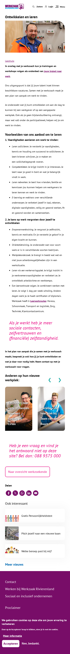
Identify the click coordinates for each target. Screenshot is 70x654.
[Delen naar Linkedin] (29, 493)
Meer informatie (12, 635)
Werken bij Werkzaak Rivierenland (29, 589)
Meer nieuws (14, 564)
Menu (62, 6)
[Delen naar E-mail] (35, 493)
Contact (10, 582)
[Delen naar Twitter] (15, 493)
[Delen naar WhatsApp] (22, 493)
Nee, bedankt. (30, 643)
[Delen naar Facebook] (8, 493)
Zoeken (40, 6)
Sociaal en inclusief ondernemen (28, 596)
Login (50, 6)
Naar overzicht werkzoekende (27, 472)
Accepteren (10, 643)
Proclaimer (13, 607)
